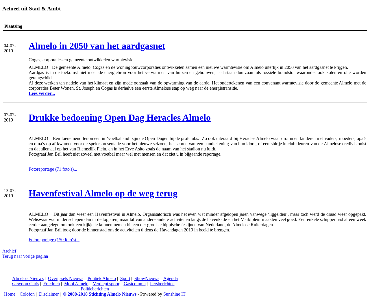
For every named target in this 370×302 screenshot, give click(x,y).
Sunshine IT (174, 294)
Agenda (170, 278)
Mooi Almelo (76, 283)
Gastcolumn (135, 283)
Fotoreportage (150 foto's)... (54, 239)
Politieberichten (95, 288)
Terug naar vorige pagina (25, 256)
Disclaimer (49, 294)
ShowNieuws (146, 278)
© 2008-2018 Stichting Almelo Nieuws (99, 294)
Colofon (27, 294)
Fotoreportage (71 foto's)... (53, 169)
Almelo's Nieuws (28, 278)
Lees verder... (42, 93)
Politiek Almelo (102, 278)
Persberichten (162, 283)
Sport (125, 278)
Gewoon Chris (25, 283)
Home (9, 294)
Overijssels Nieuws (65, 278)
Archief (9, 250)
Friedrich (51, 283)
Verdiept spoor (106, 283)
